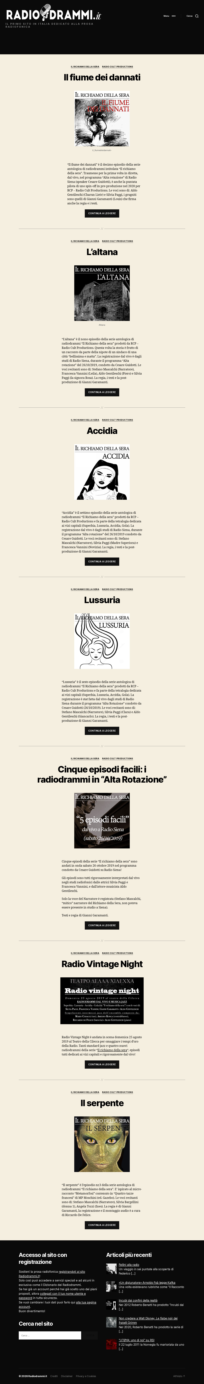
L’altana (102, 251)
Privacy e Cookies (86, 1376)
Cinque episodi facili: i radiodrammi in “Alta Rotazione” (102, 774)
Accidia (102, 430)
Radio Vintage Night (102, 963)
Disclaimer (66, 1376)
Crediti (54, 1376)
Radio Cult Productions (117, 66)
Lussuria (102, 599)
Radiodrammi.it (37, 1376)
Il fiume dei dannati (102, 77)
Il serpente (102, 1103)
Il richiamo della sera (112, 1050)
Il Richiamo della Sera (85, 66)
